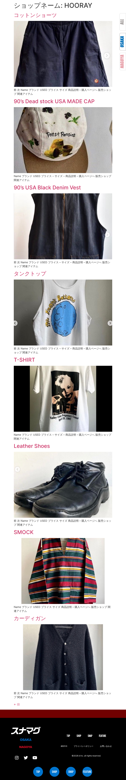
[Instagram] (17, 758)
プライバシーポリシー (83, 746)
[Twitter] (26, 758)
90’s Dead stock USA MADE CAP (54, 101)
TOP (68, 735)
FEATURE (102, 735)
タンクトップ (30, 273)
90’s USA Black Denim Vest (47, 187)
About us (64, 746)
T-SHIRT (24, 360)
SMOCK (23, 532)
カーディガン (30, 618)
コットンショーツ (35, 15)
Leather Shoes (32, 446)
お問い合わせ (106, 746)
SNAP (90, 735)
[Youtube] (35, 758)
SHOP (79, 735)
